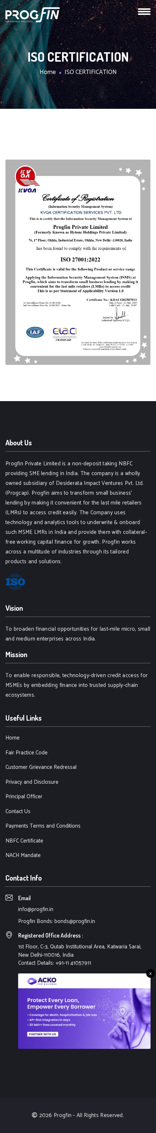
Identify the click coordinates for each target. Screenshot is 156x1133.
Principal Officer (23, 797)
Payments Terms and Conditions (43, 826)
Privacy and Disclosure (31, 782)
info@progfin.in (35, 909)
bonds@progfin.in (74, 921)
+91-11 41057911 (73, 963)
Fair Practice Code (26, 753)
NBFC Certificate (24, 841)
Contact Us (17, 812)
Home (48, 72)
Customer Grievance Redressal (41, 767)
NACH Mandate (23, 856)
